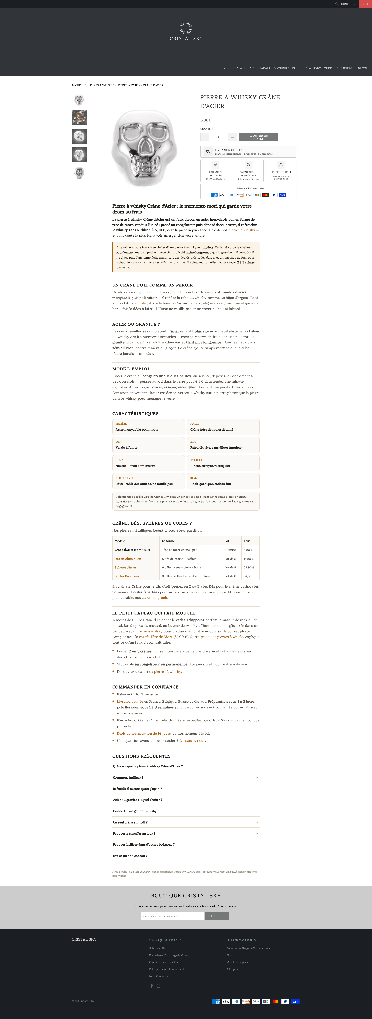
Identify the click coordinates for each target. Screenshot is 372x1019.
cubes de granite (155, 597)
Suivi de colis (157, 948)
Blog (229, 955)
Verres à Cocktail (339, 68)
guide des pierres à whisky (222, 636)
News (362, 68)
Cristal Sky (87, 1000)
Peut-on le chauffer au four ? (134, 833)
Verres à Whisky (238, 68)
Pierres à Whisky (306, 68)
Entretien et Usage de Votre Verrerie (248, 948)
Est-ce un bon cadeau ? (130, 855)
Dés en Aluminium (128, 558)
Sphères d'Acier (125, 567)
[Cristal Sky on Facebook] (152, 986)
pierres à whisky (241, 230)
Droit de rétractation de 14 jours (144, 733)
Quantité (206, 128)
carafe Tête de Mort (155, 636)
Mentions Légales (237, 962)
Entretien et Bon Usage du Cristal (169, 955)
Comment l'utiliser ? (128, 777)
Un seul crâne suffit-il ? (130, 822)
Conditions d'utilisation (163, 962)
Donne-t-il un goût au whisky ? (136, 811)
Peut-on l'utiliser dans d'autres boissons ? (144, 844)
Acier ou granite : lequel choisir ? (138, 799)
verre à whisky (151, 631)
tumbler (140, 302)
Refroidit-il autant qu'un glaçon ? (137, 788)
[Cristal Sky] (186, 34)
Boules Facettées (127, 576)
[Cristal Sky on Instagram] (159, 986)
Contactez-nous (192, 740)
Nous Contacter (158, 975)
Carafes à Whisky (274, 68)
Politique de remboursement (166, 969)
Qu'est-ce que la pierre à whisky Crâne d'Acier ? (148, 766)
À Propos (232, 969)
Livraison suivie (130, 701)
